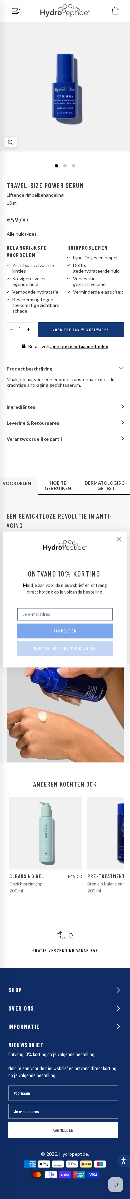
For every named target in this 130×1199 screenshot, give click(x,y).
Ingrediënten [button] (21, 407)
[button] (124, 1161)
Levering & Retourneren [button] (33, 423)
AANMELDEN (63, 1130)
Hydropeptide (73, 1154)
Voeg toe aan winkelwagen (81, 329)
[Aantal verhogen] (28, 329)
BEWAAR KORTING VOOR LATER (65, 648)
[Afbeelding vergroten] (10, 142)
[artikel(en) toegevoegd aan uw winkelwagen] (116, 11)
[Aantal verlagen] (11, 329)
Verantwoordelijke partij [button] (34, 439)
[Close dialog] (119, 539)
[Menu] (17, 11)
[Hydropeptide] (65, 11)
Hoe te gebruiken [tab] (58, 485)
